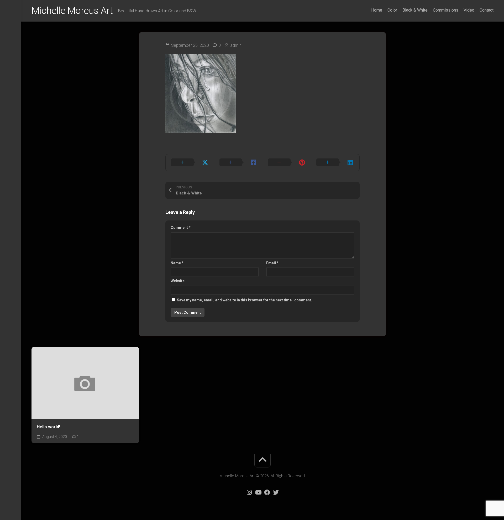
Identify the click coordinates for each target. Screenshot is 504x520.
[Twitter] (276, 492)
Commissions (445, 10)
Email (272, 263)
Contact (487, 10)
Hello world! (48, 426)
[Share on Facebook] (238, 162)
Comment (181, 227)
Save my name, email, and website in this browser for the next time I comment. (244, 300)
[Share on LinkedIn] (335, 162)
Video (469, 10)
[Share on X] (190, 162)
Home (376, 10)
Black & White (415, 10)
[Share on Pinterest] (286, 162)
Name (177, 263)
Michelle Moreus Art (72, 10)
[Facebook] (267, 492)
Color (392, 10)
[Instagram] (249, 492)
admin (236, 45)
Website (178, 281)
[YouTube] (258, 492)
